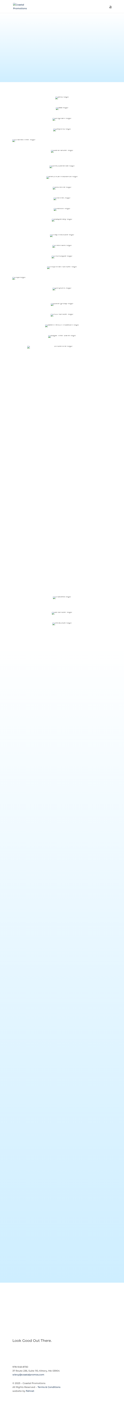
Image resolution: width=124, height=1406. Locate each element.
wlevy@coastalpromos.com (28, 1374)
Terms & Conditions (49, 1387)
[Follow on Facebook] (15, 1351)
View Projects (62, 1309)
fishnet (30, 1391)
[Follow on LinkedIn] (21, 1351)
